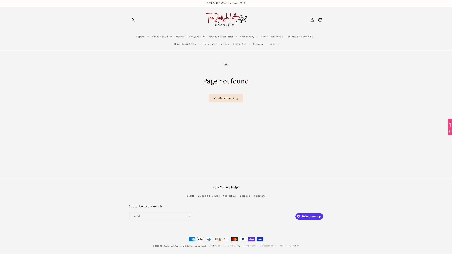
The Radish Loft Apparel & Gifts (174, 246)
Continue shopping (226, 98)
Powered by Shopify (198, 246)
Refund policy (217, 245)
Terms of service (251, 245)
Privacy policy (233, 245)
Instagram (259, 195)
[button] (133, 20)
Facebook (244, 195)
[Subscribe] (188, 216)
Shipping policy (269, 245)
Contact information (289, 245)
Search (191, 195)
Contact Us (229, 195)
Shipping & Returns (209, 195)
